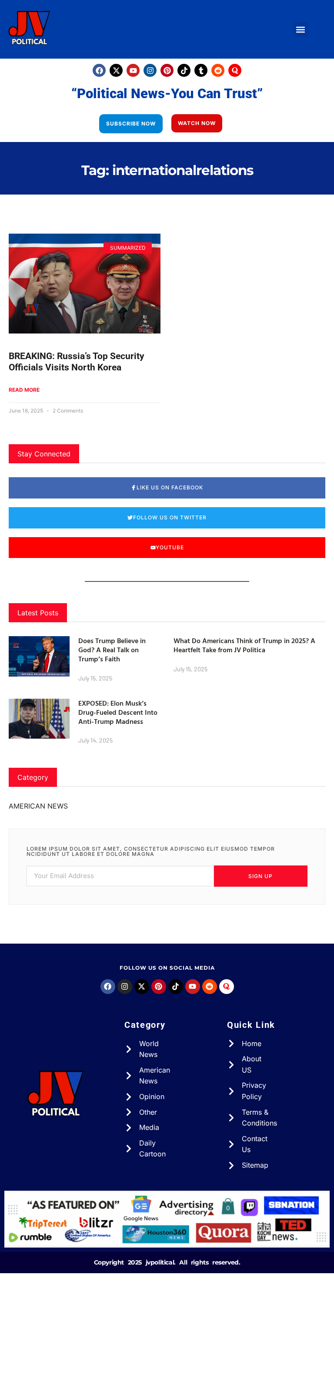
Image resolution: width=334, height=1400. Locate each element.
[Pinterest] (167, 70)
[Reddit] (217, 70)
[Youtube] (133, 70)
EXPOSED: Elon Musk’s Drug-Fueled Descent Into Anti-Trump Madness (117, 712)
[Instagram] (150, 70)
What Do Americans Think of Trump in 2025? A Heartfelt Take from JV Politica (244, 645)
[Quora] (234, 70)
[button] (301, 29)
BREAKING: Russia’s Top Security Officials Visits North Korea (76, 361)
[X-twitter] (116, 70)
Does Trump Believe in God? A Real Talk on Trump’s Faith (112, 649)
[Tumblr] (201, 70)
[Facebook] (99, 70)
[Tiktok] (184, 70)
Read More (24, 389)
